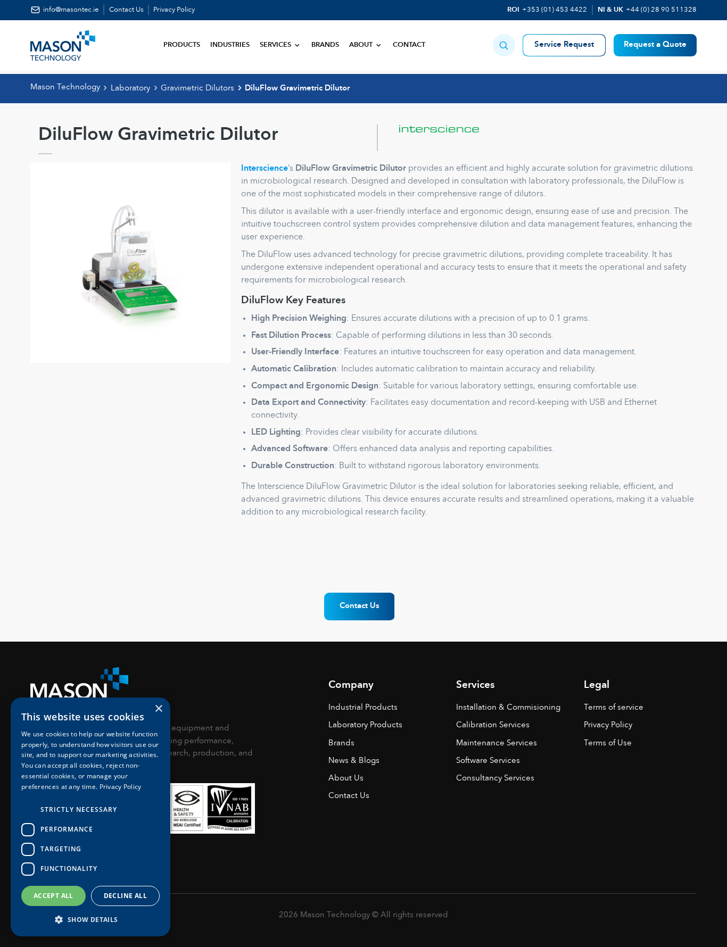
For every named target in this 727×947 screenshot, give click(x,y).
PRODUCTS (181, 44)
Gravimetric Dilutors (197, 89)
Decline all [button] (125, 895)
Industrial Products (363, 708)
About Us (345, 779)
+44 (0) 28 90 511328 (661, 9)
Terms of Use (608, 743)
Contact (409, 44)
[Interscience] (428, 137)
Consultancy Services (495, 779)
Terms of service (613, 708)
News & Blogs (353, 761)
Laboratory (130, 89)
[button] (504, 45)
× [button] (158, 709)
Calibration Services (493, 725)
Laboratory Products (365, 725)
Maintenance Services (496, 743)
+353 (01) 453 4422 (554, 9)
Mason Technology (65, 88)
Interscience (264, 168)
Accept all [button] (53, 895)
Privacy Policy (174, 9)
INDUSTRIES (230, 44)
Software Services (488, 761)
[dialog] (90, 816)
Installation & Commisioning (508, 708)
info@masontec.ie (70, 9)
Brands (325, 44)
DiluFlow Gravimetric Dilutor (297, 89)
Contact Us (126, 9)
